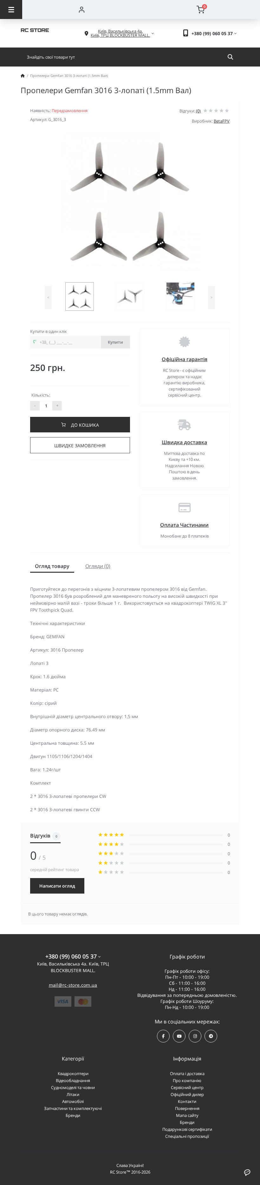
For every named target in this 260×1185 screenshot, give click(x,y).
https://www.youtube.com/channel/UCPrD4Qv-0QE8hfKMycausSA (179, 1036)
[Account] (81, 9)
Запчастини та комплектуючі (73, 1108)
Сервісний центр (187, 1087)
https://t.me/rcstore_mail (211, 1036)
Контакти (187, 1101)
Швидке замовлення (80, 446)
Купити (115, 342)
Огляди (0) (97, 566)
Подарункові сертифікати (187, 1129)
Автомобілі (73, 1101)
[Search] (230, 57)
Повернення (187, 1108)
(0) (198, 111)
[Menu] (11, 9)
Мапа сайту (187, 1115)
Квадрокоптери (73, 1073)
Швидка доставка (184, 442)
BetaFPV (222, 121)
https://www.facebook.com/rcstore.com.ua (163, 1036)
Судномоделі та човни (73, 1087)
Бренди (73, 1115)
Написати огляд (57, 886)
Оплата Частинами (184, 524)
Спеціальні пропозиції (187, 1136)
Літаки (73, 1094)
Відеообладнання (73, 1080)
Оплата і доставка (187, 1073)
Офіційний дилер (187, 1094)
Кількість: (40, 395)
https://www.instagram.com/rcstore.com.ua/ (195, 1036)
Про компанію (187, 1080)
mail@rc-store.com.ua (73, 985)
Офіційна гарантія (184, 359)
